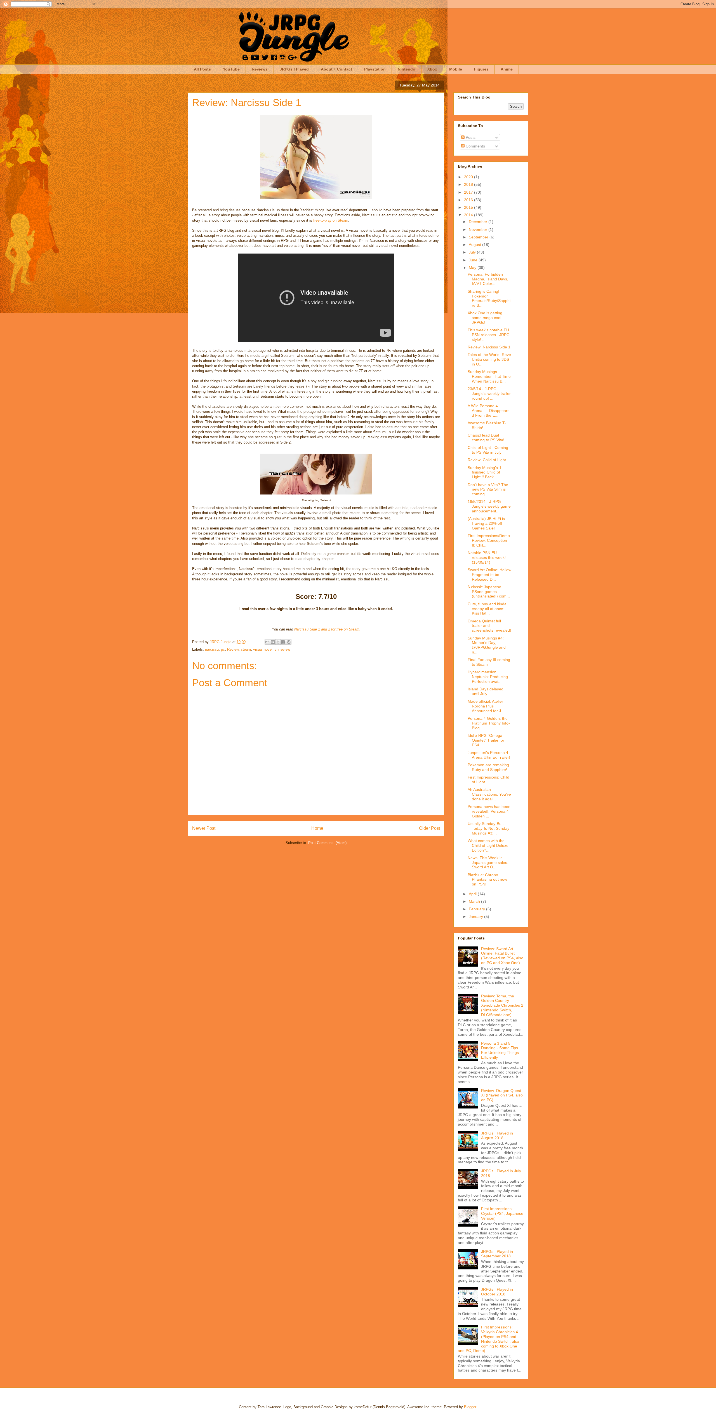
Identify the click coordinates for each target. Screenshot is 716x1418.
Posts (470, 137)
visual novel (262, 649)
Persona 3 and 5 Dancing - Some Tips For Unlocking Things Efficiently (500, 1050)
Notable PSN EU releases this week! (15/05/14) (487, 557)
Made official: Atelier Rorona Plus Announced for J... (486, 706)
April (473, 894)
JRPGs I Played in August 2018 (497, 1135)
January (476, 916)
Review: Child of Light (487, 460)
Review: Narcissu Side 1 (489, 347)
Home (317, 828)
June (474, 260)
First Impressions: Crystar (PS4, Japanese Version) (502, 1213)
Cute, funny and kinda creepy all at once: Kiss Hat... (487, 609)
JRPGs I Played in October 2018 (497, 1291)
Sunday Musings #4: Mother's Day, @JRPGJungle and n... (487, 645)
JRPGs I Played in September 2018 (497, 1253)
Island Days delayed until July (485, 691)
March (475, 901)
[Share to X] (278, 642)
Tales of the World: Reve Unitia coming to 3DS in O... (489, 359)
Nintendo (406, 69)
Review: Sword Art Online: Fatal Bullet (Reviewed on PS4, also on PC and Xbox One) (502, 955)
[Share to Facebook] (283, 642)
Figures (481, 69)
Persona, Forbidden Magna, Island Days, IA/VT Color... (488, 279)
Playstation (375, 69)
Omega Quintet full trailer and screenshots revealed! (489, 626)
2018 (469, 184)
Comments (475, 146)
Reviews (260, 69)
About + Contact (336, 69)
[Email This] (267, 642)
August (475, 244)
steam (246, 649)
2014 (469, 215)
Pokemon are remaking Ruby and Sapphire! (488, 767)
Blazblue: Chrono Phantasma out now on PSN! (487, 880)
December (478, 221)
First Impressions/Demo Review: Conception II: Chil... (489, 540)
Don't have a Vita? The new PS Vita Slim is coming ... (488, 489)
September (479, 237)
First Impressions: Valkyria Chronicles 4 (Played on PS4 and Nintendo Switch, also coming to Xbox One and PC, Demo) (488, 1339)
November (478, 229)
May (473, 267)
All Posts (202, 69)
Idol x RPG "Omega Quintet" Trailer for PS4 (486, 740)
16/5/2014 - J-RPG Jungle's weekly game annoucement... (489, 506)
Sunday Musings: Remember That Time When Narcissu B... (489, 376)
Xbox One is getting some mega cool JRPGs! (485, 318)
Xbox (432, 69)
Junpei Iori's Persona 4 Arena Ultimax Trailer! (489, 755)
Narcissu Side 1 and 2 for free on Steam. (327, 629)
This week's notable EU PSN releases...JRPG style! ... (489, 335)
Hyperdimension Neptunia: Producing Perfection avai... (488, 677)
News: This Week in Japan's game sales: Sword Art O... (488, 862)
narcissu (212, 649)
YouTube (231, 69)
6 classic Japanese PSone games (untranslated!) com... (489, 592)
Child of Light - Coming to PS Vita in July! (488, 449)
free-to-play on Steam (330, 220)
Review (233, 649)
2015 (469, 207)
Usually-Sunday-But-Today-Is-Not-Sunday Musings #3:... (488, 828)
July (473, 252)
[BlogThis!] (272, 642)
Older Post (429, 828)
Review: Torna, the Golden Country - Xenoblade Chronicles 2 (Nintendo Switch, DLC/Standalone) (502, 1005)
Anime (507, 69)
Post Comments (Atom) (327, 843)
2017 (469, 192)
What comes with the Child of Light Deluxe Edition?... (488, 845)
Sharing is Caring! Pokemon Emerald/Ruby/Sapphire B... (489, 298)
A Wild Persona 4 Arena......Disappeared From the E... (489, 411)
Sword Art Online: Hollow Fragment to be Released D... (489, 575)
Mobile (455, 69)
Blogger (470, 1407)
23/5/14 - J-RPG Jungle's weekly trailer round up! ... (489, 393)
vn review (282, 649)
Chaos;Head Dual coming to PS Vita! (486, 437)
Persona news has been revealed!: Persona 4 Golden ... (489, 811)
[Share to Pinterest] (288, 642)
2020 (469, 177)
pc (223, 649)
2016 (469, 200)
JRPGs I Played (294, 69)
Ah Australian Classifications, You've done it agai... (489, 794)
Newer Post (203, 828)
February (477, 909)
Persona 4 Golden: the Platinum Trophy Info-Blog (489, 723)
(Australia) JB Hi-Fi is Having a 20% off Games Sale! (486, 523)
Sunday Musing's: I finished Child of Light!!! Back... (484, 472)
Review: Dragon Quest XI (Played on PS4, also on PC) (502, 1095)
